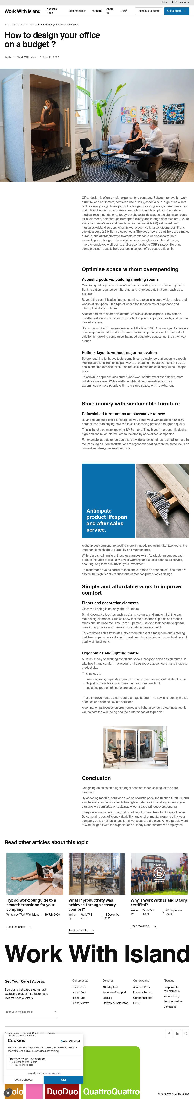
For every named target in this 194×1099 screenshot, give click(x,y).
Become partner (173, 1001)
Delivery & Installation (115, 1003)
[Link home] (22, 11)
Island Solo (78, 987)
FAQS (136, 1003)
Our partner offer (143, 998)
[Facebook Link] (169, 1033)
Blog (7, 25)
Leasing (107, 998)
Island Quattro (80, 1003)
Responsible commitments (172, 989)
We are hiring (172, 996)
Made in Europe (142, 992)
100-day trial (110, 987)
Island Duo (78, 998)
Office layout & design (24, 25)
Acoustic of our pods (115, 992)
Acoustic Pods (141, 987)
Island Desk (79, 992)
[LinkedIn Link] (177, 1033)
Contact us (170, 1007)
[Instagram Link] (185, 1033)
